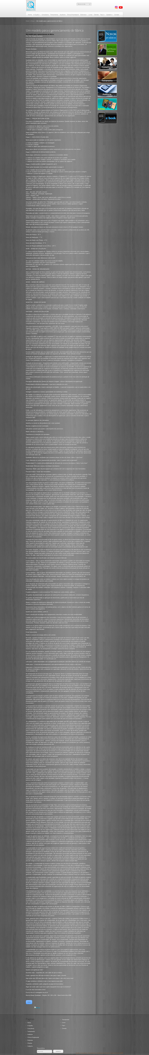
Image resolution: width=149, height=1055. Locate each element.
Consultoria (45, 15)
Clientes (96, 15)
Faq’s (102, 15)
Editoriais (83, 15)
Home (30, 15)
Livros (90, 15)
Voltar (29, 1002)
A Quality (36, 15)
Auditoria (62, 15)
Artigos (33, 21)
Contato (116, 15)
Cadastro (109, 15)
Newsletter (41, 1048)
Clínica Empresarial (73, 15)
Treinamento (54, 15)
